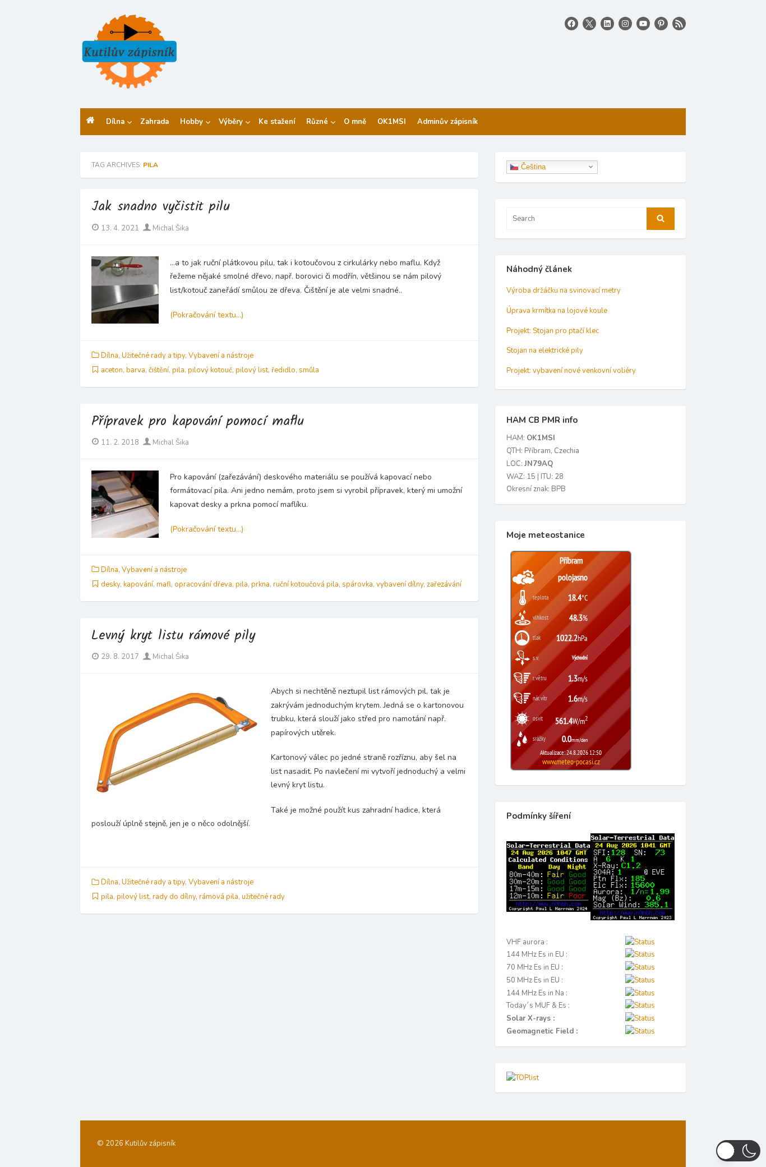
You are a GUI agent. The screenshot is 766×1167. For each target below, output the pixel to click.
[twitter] (589, 23)
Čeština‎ (532, 166)
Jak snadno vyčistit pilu (160, 207)
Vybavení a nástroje (220, 355)
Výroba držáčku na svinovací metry (563, 290)
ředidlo (283, 370)
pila (178, 370)
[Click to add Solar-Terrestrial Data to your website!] (548, 910)
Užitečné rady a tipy (153, 355)
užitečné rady (263, 897)
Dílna (109, 355)
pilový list (252, 370)
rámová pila (218, 897)
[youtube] (643, 23)
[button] (738, 1150)
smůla (309, 370)
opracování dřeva (203, 584)
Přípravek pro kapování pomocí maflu (197, 421)
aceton (112, 370)
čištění (159, 370)
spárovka (357, 584)
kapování (138, 584)
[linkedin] (607, 23)
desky (110, 584)
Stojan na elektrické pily (544, 350)
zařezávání (444, 584)
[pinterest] (661, 23)
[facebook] (571, 23)
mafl (163, 584)
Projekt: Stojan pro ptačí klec (552, 331)
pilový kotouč (210, 370)
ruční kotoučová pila (306, 584)
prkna (260, 584)
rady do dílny (174, 897)
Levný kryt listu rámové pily (173, 636)
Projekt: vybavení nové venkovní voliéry (571, 371)
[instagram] (625, 23)
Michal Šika (170, 228)
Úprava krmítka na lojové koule (556, 311)
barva (135, 370)
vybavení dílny (399, 584)
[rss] (679, 23)
